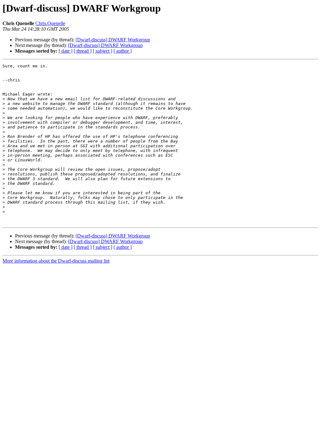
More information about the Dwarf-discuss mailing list (56, 261)
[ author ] (122, 51)
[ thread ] (83, 51)
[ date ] (65, 51)
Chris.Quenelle (50, 23)
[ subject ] (102, 51)
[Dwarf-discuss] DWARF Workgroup (113, 39)
